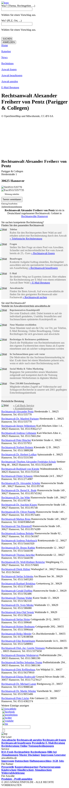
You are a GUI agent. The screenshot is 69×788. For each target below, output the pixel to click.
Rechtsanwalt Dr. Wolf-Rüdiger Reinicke (23, 562)
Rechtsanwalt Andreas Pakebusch (19, 540)
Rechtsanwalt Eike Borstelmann (18, 640)
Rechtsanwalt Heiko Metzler (16, 633)
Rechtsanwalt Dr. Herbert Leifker (19, 454)
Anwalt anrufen (9, 81)
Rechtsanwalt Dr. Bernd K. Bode (19, 490)
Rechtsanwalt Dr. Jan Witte (15, 497)
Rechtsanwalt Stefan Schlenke (17, 576)
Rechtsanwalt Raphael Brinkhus (18, 583)
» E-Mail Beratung (40, 282)
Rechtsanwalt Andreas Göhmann (18, 433)
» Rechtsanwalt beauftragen (43, 268)
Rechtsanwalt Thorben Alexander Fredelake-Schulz (28, 461)
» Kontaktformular (23, 408)
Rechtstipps (7, 63)
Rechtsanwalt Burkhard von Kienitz (20, 468)
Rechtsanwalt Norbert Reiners (17, 447)
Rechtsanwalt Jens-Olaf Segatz (17, 612)
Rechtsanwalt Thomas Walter (16, 597)
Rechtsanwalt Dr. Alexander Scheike (20, 483)
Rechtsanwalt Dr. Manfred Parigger (20, 418)
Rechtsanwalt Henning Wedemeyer (20, 655)
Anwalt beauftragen (11, 75)
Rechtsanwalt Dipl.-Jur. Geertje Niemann (23, 648)
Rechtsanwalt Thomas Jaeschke (18, 554)
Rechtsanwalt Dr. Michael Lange (18, 683)
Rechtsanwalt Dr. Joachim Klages (19, 504)
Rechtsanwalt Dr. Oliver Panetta (18, 511)
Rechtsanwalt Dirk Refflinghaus (18, 669)
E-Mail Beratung (10, 87)
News (4, 57)
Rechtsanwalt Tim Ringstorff (16, 526)
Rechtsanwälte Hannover (34, 216)
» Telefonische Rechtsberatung (26, 238)
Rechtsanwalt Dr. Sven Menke (17, 605)
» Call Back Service (23, 405)
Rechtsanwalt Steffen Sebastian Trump (21, 662)
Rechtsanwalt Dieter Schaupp (17, 476)
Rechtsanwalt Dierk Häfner (15, 569)
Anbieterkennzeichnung (11, 207)
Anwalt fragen (9, 69)
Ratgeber (6, 51)
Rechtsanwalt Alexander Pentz (17, 411)
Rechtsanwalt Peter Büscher (16, 440)
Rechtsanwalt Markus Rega (15, 519)
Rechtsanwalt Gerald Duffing (16, 590)
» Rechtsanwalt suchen (35, 297)
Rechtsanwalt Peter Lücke (15, 698)
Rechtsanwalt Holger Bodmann (18, 626)
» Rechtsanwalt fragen (43, 253)
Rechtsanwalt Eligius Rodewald (18, 676)
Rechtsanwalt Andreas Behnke (17, 533)
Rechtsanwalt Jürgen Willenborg (18, 425)
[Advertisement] (34, 138)
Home (4, 45)
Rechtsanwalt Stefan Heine (15, 619)
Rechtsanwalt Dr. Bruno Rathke (18, 547)
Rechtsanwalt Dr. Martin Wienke (18, 691)
